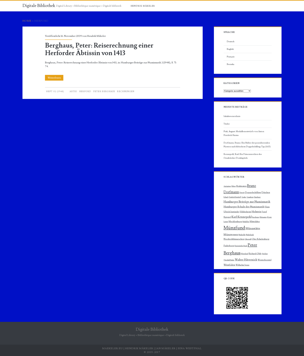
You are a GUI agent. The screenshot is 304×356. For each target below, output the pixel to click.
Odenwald (248, 239)
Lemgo (226, 222)
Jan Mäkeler (165, 348)
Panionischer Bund (240, 246)
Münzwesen (231, 234)
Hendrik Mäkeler (143, 6)
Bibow (233, 186)
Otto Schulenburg (260, 238)
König (269, 217)
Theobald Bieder (229, 260)
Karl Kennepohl (241, 217)
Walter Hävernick (246, 260)
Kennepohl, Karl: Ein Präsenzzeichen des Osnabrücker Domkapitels (243, 156)
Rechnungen (125, 91)
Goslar (243, 197)
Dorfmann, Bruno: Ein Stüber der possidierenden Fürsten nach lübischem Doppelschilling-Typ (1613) (247, 145)
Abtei (73, 91)
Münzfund (234, 228)
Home (26, 20)
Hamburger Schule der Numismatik (244, 206)
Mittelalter (255, 221)
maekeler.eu (112, 348)
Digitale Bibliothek (38, 5)
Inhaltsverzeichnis (232, 116)
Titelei (227, 124)
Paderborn (229, 245)
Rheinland (244, 254)
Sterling (265, 254)
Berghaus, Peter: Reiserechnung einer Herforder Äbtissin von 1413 (99, 49)
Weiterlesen (55, 78)
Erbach (226, 197)
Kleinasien (263, 217)
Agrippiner (227, 186)
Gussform (250, 197)
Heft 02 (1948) (55, 91)
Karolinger (255, 217)
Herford (85, 91)
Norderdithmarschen (234, 238)
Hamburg (257, 197)
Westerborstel (264, 259)
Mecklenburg (235, 221)
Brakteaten (241, 186)
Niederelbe (241, 235)
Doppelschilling (253, 192)
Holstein (256, 211)
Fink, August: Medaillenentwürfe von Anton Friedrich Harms (244, 133)
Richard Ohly (255, 253)
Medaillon (245, 222)
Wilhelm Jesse (242, 264)
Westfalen (229, 265)
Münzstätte (253, 228)
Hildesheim (245, 211)
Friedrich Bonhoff (235, 197)
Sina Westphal (190, 348)
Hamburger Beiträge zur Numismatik (247, 202)
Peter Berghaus (104, 91)
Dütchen (265, 192)
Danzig (241, 193)
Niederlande (250, 235)
